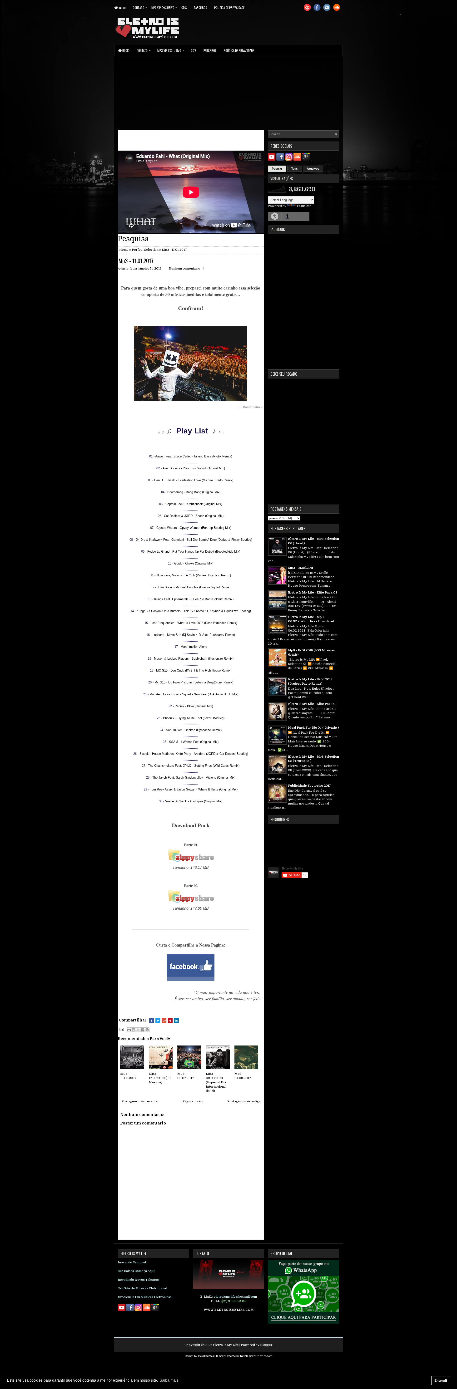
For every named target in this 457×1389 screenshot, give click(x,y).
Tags (294, 168)
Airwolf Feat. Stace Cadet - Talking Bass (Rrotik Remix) (193, 456)
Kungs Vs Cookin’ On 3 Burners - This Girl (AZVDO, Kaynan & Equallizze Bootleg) (194, 611)
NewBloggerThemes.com (256, 1356)
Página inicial (193, 1101)
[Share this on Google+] (164, 1020)
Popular (277, 168)
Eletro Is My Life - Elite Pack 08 (312, 592)
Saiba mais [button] (169, 1380)
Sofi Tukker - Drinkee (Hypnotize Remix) (194, 730)
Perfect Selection (145, 249)
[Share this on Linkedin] (176, 1020)
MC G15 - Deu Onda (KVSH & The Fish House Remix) (193, 670)
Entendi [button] (440, 1380)
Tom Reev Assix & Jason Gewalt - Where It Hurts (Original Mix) (194, 789)
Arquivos (313, 168)
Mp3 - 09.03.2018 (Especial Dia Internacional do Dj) (216, 1082)
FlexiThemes (206, 1356)
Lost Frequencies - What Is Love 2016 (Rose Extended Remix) (194, 623)
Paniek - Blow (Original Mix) (194, 706)
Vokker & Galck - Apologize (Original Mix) (193, 801)
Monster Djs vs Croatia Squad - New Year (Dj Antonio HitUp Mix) (193, 694)
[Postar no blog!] (133, 1029)
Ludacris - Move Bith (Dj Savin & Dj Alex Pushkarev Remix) (194, 635)
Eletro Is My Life (226, 1345)
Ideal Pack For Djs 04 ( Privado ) (313, 727)
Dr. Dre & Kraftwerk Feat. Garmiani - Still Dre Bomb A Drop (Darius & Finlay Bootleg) (194, 539)
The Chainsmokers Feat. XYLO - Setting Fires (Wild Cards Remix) (193, 765)
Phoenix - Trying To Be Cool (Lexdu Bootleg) (193, 718)
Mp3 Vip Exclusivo (164, 7)
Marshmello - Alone (194, 646)
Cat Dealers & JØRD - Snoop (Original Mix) (194, 516)
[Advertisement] (228, 92)
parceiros (200, 7)
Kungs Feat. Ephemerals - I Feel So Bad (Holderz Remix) (193, 599)
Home (124, 249)
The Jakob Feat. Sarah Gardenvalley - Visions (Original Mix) (193, 777)
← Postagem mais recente (138, 1101)
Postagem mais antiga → (245, 1101)
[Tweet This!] (157, 1020)
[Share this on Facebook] (151, 1020)
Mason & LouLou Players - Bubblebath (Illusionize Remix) (193, 658)
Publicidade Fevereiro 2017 (309, 785)
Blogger (266, 1345)
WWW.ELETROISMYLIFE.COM (228, 1309)
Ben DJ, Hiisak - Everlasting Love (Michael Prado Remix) (193, 480)
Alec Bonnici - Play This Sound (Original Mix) (194, 468)
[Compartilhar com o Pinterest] (147, 1029)
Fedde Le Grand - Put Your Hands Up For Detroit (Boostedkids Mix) (193, 551)
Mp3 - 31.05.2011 (300, 567)
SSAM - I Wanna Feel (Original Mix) (194, 742)
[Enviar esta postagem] (121, 1029)
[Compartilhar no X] (138, 1029)
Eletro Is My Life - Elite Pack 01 (312, 704)
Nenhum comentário (184, 268)
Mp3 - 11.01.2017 (136, 260)
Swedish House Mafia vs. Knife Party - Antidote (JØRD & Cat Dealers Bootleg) (193, 754)
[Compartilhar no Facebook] (142, 1029)
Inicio (122, 8)
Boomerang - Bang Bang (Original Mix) (193, 492)
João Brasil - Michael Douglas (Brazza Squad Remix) (193, 587)
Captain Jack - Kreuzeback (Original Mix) (193, 504)
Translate (304, 206)
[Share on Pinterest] (170, 1020)
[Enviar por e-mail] (129, 1029)
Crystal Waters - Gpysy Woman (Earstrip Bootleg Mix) (193, 528)
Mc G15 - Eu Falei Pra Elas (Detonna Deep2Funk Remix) (193, 682)
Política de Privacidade (229, 7)
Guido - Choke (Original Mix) (193, 563)
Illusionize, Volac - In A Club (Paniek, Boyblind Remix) (193, 575)
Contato (140, 7)
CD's (184, 7)
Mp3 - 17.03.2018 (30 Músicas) (160, 1078)
